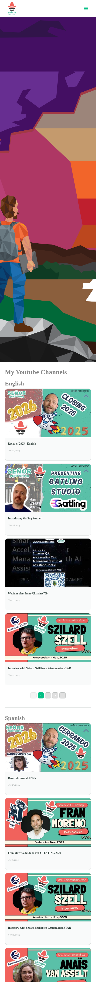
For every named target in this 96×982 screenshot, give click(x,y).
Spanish (15, 718)
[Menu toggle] (85, 8)
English (14, 383)
